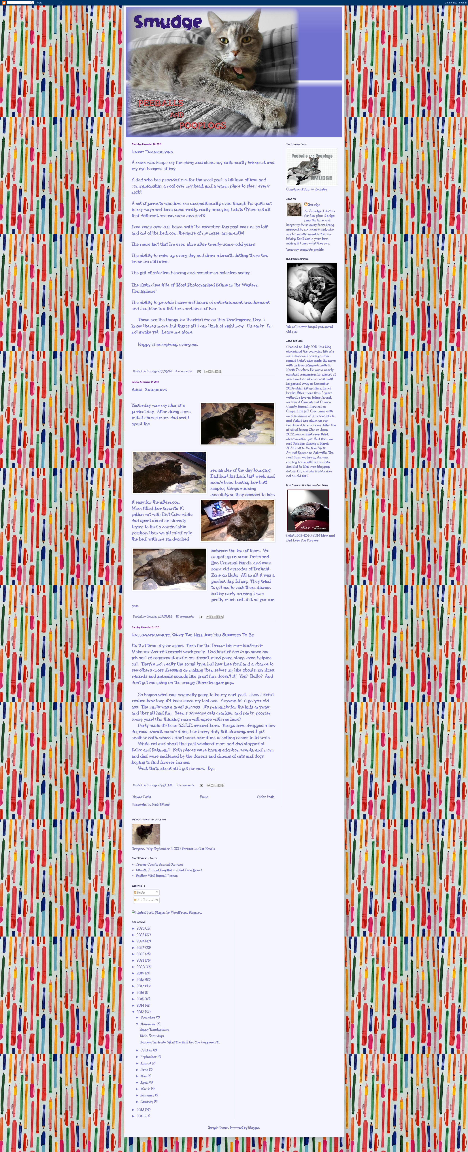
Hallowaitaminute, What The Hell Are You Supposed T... (180, 1042)
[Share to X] (213, 371)
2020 (141, 967)
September (149, 1057)
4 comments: (184, 371)
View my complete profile (305, 249)
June (145, 1070)
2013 (141, 1012)
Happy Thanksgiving (152, 152)
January (147, 1102)
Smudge (314, 205)
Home (204, 797)
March (146, 1089)
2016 (141, 993)
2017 (141, 986)
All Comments (147, 900)
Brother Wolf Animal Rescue (157, 876)
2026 (141, 928)
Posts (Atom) (160, 805)
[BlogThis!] (210, 371)
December (148, 1017)
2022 (141, 954)
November (149, 1024)
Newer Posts (142, 797)
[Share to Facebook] (216, 371)
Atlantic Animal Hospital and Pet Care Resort (169, 870)
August (146, 1063)
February (148, 1095)
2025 (141, 935)
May (144, 1076)
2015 (141, 999)
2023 (141, 948)
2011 (141, 1116)
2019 (141, 973)
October (147, 1050)
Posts (140, 892)
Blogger (253, 1128)
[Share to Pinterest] (220, 371)
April (145, 1082)
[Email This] (206, 371)
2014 (141, 1005)
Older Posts (265, 797)
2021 (141, 960)
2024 (141, 941)
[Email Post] (199, 371)
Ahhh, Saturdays (149, 389)
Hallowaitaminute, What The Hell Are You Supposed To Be (193, 635)
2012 (141, 1110)
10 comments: (185, 616)
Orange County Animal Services (159, 864)
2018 (141, 980)
